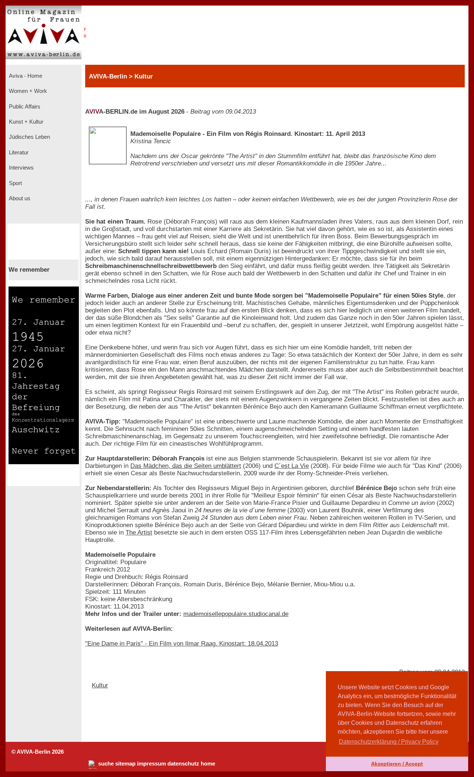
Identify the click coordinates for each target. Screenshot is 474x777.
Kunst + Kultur (25, 122)
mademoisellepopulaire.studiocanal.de (235, 613)
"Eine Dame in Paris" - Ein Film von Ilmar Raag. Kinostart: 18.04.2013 (181, 643)
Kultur (100, 685)
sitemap (125, 764)
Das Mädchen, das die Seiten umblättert (185, 465)
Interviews (20, 168)
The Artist (139, 532)
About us (18, 198)
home (208, 764)
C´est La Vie (291, 465)
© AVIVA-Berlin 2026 (37, 752)
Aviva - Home (24, 76)
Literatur (18, 152)
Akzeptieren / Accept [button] (397, 764)
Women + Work (27, 91)
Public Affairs (23, 107)
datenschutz (183, 764)
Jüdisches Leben (28, 137)
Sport (14, 183)
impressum (151, 764)
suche (106, 764)
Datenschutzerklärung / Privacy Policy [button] (388, 742)
